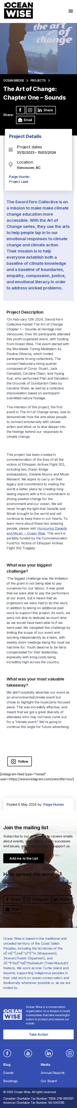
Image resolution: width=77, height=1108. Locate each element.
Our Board (49, 1081)
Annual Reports (53, 1073)
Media (45, 1064)
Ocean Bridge (13, 80)
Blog (6, 1064)
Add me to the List (23, 858)
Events (8, 1073)
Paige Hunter (19, 177)
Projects (38, 80)
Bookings (10, 1081)
